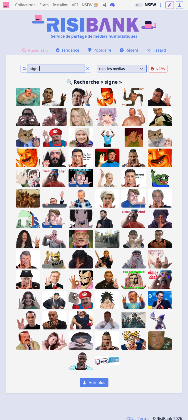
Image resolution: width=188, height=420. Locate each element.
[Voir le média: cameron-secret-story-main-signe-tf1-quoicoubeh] (160, 219)
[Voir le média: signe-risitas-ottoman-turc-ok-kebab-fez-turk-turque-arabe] (107, 97)
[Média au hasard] (104, 5)
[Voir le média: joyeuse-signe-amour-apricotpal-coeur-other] (81, 340)
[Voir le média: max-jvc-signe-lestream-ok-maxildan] (160, 300)
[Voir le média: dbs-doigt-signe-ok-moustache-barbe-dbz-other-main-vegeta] (81, 279)
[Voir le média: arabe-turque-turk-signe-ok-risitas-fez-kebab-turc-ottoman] (28, 158)
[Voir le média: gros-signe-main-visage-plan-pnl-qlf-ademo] (28, 117)
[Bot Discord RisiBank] (112, 5)
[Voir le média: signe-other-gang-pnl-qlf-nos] (54, 239)
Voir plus (96, 382)
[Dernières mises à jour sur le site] (161, 5)
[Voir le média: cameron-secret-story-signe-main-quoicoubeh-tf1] (81, 259)
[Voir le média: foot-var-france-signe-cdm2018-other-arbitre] (107, 137)
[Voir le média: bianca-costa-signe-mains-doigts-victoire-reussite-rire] (28, 300)
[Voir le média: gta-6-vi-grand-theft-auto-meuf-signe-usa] (28, 198)
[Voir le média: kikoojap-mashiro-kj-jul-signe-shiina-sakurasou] (160, 259)
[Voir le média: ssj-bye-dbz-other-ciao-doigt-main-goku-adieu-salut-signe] (133, 340)
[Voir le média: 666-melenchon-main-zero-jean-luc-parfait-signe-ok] (81, 97)
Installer (60, 5)
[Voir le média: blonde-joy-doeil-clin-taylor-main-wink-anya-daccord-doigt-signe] (81, 117)
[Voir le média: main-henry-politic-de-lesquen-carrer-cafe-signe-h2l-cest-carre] (54, 279)
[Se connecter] (179, 5)
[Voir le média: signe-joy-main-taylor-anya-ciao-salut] (107, 178)
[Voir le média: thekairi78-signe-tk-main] (160, 97)
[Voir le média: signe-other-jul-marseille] (107, 340)
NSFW (150, 4)
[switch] (139, 5)
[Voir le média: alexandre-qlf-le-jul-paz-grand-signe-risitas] (133, 279)
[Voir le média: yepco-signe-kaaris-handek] (160, 239)
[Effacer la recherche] (87, 68)
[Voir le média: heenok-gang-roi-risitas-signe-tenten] (54, 300)
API (75, 5)
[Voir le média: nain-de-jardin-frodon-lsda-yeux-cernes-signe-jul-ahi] (81, 239)
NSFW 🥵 (90, 5)
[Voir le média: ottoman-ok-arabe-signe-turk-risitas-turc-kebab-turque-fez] (160, 158)
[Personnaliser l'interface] (169, 5)
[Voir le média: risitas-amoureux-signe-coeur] (28, 340)
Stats (44, 5)
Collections (25, 5)
